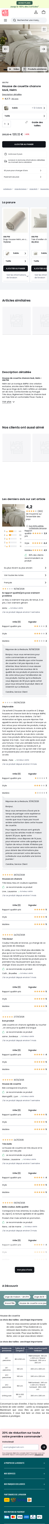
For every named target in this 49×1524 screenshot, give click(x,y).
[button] (43, 12)
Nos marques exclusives (14, 1484)
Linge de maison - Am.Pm (17, 1296)
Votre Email (8, 1441)
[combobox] (24, 569)
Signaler (32, 622)
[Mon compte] (36, 12)
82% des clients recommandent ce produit (34, 558)
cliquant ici (38, 1455)
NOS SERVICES (9, 1473)
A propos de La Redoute (14, 1463)
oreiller (20, 1407)
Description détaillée (12, 94)
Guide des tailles (37, 124)
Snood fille (10, 1303)
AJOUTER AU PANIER (23, 144)
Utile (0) (17, 622)
